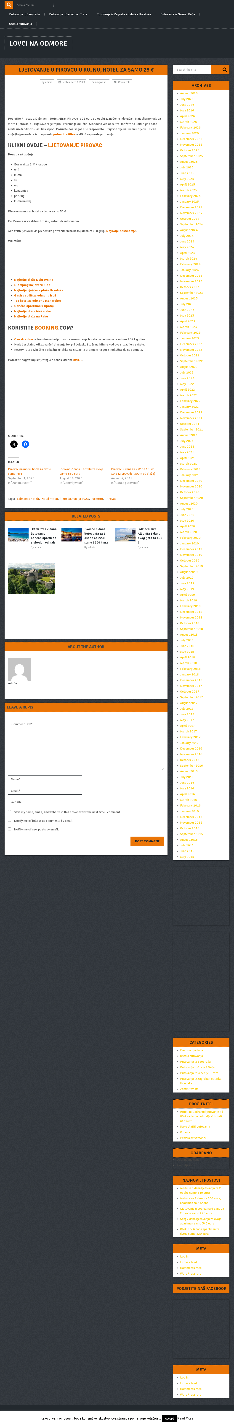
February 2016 (190, 805)
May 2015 (187, 857)
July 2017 (187, 709)
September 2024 (191, 224)
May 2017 (187, 720)
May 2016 (187, 788)
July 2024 (187, 236)
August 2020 (189, 503)
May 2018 (187, 652)
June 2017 (187, 714)
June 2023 (187, 310)
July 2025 (187, 167)
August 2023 (189, 298)
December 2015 (191, 817)
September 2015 (191, 834)
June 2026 (187, 105)
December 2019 (191, 549)
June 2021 (187, 446)
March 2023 (188, 327)
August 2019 (189, 572)
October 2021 (189, 424)
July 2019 (187, 578)
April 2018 (187, 657)
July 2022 (187, 372)
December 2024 (191, 207)
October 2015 (189, 828)
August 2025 (189, 162)
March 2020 (188, 532)
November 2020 (191, 486)
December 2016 (191, 748)
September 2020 (191, 498)
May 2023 (187, 315)
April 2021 (187, 458)
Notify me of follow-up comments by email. (43, 821)
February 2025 (190, 196)
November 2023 (191, 281)
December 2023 (191, 276)
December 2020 (191, 481)
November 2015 (191, 823)
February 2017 (190, 737)
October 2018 (189, 623)
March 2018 (188, 663)
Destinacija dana (191, 1050)
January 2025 (189, 202)
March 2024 (188, 258)
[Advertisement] (86, 100)
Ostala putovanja (20, 24)
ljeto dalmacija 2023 (75, 499)
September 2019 (191, 566)
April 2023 (187, 321)
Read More (185, 1418)
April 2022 (187, 390)
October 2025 (189, 150)
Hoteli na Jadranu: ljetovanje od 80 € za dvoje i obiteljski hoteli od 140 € (201, 1116)
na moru (97, 499)
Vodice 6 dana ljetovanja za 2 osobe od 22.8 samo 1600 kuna (96, 535)
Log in (184, 1256)
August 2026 (189, 93)
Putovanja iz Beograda (24, 14)
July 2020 (187, 509)
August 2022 (189, 367)
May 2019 (187, 589)
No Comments (122, 82)
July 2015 (187, 845)
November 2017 (191, 686)
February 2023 (190, 333)
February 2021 (190, 469)
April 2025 (187, 184)
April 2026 (187, 116)
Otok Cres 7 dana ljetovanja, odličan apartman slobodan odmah (44, 535)
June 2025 (187, 173)
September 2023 (191, 293)
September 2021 (191, 429)
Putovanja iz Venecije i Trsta (68, 14)
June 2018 (187, 646)
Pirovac (111, 499)
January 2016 (189, 811)
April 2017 (187, 726)
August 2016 (189, 771)
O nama (185, 1132)
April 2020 (187, 526)
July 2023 (187, 304)
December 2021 (191, 412)
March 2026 (188, 122)
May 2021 (187, 452)
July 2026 (187, 99)
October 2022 (189, 355)
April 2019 (187, 595)
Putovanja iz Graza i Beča (177, 14)
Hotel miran (50, 499)
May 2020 (187, 521)
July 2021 (187, 441)
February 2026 (190, 127)
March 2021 (188, 464)
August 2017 (189, 703)
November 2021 (191, 418)
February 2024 (190, 264)
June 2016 (187, 783)
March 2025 (188, 190)
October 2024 (189, 219)
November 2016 (191, 754)
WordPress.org (190, 1274)
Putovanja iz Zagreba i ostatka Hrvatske (124, 14)
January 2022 (189, 407)
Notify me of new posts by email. (36, 829)
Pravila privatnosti (193, 1138)
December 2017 (191, 680)
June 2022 (187, 378)
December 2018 (191, 612)
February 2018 (190, 669)
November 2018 (191, 617)
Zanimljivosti (99, 82)
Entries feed (188, 1262)
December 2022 (191, 344)
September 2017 (191, 697)
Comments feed (191, 1268)
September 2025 (191, 156)
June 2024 (187, 241)
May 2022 (187, 384)
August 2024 (189, 230)
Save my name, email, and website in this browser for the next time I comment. (67, 812)
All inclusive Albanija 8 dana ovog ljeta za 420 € (150, 535)
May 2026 (187, 110)
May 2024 (187, 247)
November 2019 (191, 555)
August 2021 (189, 435)
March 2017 (188, 731)
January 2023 (189, 338)
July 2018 (187, 640)
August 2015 (189, 840)
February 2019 (190, 606)
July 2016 (187, 777)
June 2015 (187, 851)
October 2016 (189, 760)
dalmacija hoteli (28, 499)
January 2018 (189, 674)
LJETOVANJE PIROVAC (75, 145)
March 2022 (188, 395)
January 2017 (189, 743)
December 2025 (191, 139)
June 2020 (187, 515)
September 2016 (191, 766)
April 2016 (187, 794)
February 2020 (190, 538)
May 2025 (187, 179)
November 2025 (191, 145)
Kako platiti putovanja (195, 1127)
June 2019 (187, 583)
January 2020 (189, 543)
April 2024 (187, 253)
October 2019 (189, 560)
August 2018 (189, 634)
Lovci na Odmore (38, 43)
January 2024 (189, 270)
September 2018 (191, 629)
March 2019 (188, 600)
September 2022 (191, 361)
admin (48, 82)
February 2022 (190, 401)
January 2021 (189, 475)
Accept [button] (169, 1418)
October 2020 (189, 492)
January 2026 (189, 133)
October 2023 (189, 287)
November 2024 (191, 213)
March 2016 (188, 800)
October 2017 (189, 691)
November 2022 (191, 350)
